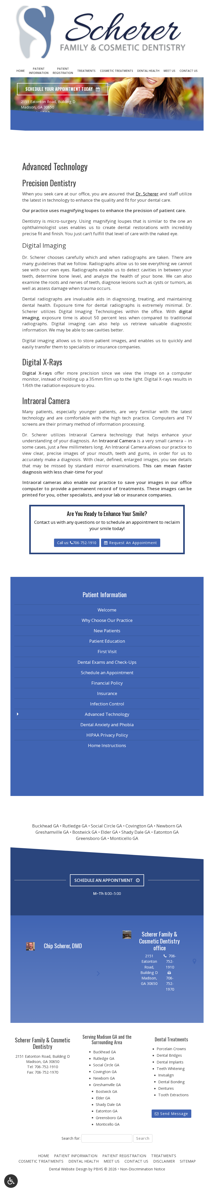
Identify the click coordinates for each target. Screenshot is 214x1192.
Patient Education (107, 641)
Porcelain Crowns (171, 1048)
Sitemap (188, 1161)
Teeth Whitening (171, 1068)
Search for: (71, 1138)
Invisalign (166, 1075)
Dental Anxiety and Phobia (107, 725)
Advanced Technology (107, 714)
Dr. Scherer (147, 194)
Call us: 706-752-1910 (76, 542)
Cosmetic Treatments (116, 71)
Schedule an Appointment (107, 672)
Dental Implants (170, 1062)
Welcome (107, 610)
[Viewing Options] (11, 1181)
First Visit (107, 651)
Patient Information (52, 136)
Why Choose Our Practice (107, 620)
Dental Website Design (68, 1168)
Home (20, 71)
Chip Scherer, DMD (63, 945)
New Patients (107, 631)
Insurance (107, 693)
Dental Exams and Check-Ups (107, 662)
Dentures (166, 1088)
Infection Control (107, 704)
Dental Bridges (169, 1055)
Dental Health (148, 71)
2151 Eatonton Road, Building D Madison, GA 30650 (42, 1059)
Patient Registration (124, 1155)
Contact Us (189, 71)
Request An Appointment (132, 542)
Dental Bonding (171, 1081)
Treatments (86, 71)
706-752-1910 (35, 113)
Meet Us (169, 71)
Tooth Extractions (173, 1094)
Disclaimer (164, 1161)
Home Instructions (107, 745)
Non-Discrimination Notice (142, 1168)
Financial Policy (107, 683)
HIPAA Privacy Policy (107, 735)
